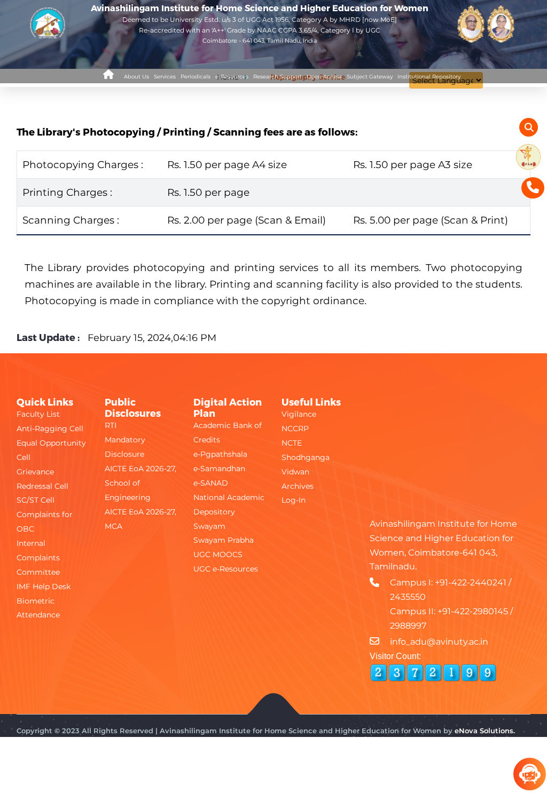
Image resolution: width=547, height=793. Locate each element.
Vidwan (295, 472)
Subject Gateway (370, 76)
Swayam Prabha (223, 540)
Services (165, 76)
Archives (298, 486)
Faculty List (38, 414)
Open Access (324, 76)
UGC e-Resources (225, 569)
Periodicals (195, 76)
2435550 (408, 597)
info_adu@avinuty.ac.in (439, 642)
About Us (136, 76)
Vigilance (299, 414)
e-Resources (231, 76)
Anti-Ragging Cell (50, 428)
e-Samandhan (219, 468)
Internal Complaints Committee (38, 557)
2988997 (408, 626)
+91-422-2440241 (470, 582)
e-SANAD (210, 483)
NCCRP (295, 428)
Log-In (294, 500)
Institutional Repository (428, 76)
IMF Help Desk (44, 586)
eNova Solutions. (485, 730)
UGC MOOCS (218, 554)
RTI (110, 425)
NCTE (292, 443)
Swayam (209, 526)
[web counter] (433, 673)
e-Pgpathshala (220, 454)
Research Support (277, 76)
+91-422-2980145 (472, 611)
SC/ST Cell (35, 500)
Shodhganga (306, 457)
